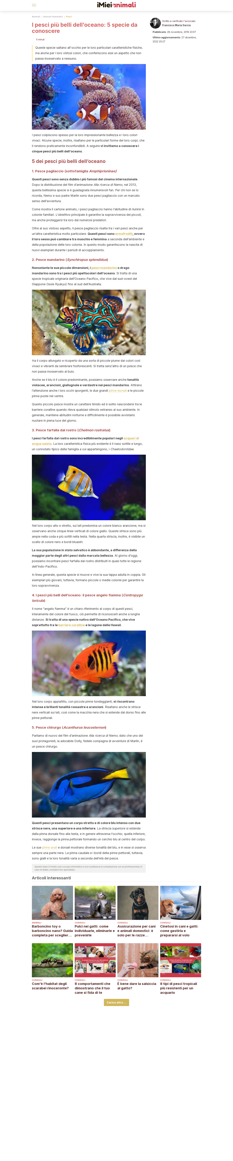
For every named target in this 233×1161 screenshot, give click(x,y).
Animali (36, 16)
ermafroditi (124, 234)
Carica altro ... (116, 1002)
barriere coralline (71, 625)
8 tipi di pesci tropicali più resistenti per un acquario (178, 988)
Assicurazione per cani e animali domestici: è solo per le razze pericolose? (136, 930)
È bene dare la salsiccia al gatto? (136, 986)
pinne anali (49, 847)
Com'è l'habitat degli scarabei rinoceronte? (50, 986)
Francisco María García (176, 25)
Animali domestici (53, 16)
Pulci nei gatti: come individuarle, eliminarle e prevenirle (95, 930)
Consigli (80, 922)
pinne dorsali (118, 390)
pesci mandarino (104, 268)
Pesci (69, 16)
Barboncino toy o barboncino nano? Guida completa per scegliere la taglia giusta (52, 930)
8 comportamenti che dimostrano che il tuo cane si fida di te (92, 988)
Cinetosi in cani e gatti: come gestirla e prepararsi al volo (179, 930)
